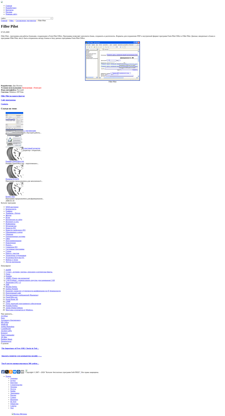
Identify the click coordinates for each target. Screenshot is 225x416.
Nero (3, 318)
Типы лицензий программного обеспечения (23, 304)
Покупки (14, 383)
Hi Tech (13, 402)
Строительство (16, 385)
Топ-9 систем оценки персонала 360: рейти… (20, 363)
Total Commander (7, 335)
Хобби (12, 391)
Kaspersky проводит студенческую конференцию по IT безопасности (33, 291)
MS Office (5, 322)
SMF (7, 285)
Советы (13, 406)
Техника (13, 387)
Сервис (13, 397)
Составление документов (26, 21)
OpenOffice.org (11, 297)
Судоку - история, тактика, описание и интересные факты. (29, 272)
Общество (14, 404)
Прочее (13, 395)
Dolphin (9, 276)
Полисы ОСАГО (12, 179)
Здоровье (14, 378)
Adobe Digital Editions (14, 308)
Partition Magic (6, 339)
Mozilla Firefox (11, 287)
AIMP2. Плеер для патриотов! (18, 278)
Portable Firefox (12, 306)
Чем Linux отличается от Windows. (19, 310)
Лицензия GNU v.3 (13, 282)
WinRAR (4, 324)
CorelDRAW (6, 329)
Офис (11, 21)
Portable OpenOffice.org (15, 161)
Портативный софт (13, 293)
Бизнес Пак (10, 197)
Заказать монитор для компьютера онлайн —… (21, 356)
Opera (8, 274)
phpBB (8, 270)
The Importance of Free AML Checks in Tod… (20, 348)
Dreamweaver (6, 341)
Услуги (13, 389)
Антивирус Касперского (11, 320)
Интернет (14, 400)
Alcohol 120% (6, 331)
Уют (12, 408)
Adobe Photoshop (7, 327)
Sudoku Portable (12, 289)
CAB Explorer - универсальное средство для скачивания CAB (30, 280)
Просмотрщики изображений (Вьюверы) (22, 295)
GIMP (8, 301)
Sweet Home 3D (12, 299)
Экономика (14, 393)
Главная (4, 21)
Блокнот (4, 333)
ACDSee (4, 316)
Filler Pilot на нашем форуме (13, 96)
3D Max (4, 337)
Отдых (13, 381)
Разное (8, 376)
